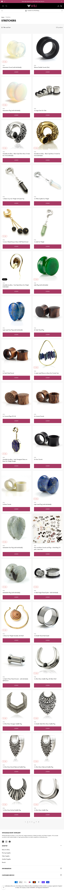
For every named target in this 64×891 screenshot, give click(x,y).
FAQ (50, 1)
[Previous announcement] (4, 1)
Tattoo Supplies (6, 856)
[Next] (38, 822)
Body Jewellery (6, 849)
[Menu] (3, 6)
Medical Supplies (6, 859)
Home (2, 17)
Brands (4, 862)
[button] (6, 6)
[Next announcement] (61, 1)
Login (16, 72)
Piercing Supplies (6, 853)
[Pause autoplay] (2, 1)
